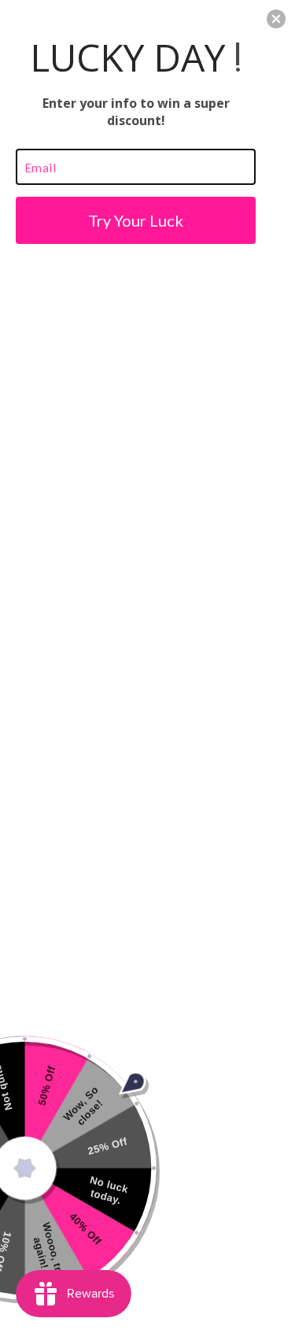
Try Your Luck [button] (135, 220)
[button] (276, 18)
